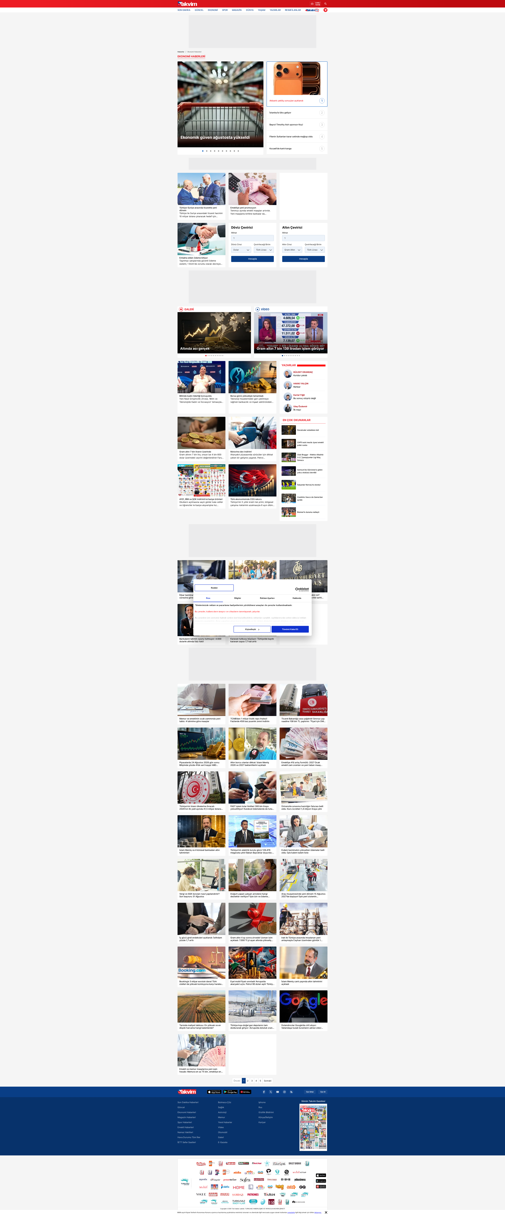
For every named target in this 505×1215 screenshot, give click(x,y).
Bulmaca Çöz (224, 1102)
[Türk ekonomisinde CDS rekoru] (252, 480)
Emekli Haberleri (186, 1127)
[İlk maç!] (288, 408)
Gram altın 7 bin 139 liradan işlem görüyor (290, 349)
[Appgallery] (245, 1092)
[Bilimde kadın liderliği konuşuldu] (201, 377)
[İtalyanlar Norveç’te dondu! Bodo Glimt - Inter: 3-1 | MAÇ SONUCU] (289, 485)
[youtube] (278, 1092)
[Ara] (325, 3)
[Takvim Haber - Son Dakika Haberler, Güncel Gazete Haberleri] (187, 3)
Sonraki (267, 1080)
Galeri (221, 1137)
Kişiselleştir (250, 629)
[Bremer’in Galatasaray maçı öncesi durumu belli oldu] (289, 512)
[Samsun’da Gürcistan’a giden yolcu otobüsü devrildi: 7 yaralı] (289, 471)
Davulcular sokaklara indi (308, 430)
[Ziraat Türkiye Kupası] (325, 10)
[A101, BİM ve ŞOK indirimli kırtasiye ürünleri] (201, 480)
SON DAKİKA (184, 10)
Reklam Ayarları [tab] (267, 598)
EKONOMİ (213, 10)
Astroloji (222, 1112)
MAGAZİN (237, 10)
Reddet (214, 588)
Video (221, 1127)
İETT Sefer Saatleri (187, 1142)
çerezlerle (291, 1212)
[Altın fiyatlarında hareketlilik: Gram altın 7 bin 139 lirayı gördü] (206, 151)
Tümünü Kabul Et (290, 629)
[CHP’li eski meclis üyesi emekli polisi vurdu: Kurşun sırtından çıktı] (289, 443)
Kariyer (262, 1122)
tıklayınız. (318, 1212)
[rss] (291, 1092)
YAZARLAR (275, 10)
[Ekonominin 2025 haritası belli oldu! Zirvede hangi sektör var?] (226, 151)
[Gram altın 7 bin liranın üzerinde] (201, 433)
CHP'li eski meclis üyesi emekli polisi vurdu (310, 443)
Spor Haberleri (185, 1122)
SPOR (225, 10)
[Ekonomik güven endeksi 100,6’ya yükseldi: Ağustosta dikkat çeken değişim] (220, 104)
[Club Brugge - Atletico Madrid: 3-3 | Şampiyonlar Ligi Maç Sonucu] (289, 457)
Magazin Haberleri (187, 1117)
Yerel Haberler (225, 1122)
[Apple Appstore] (214, 1092)
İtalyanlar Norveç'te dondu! (308, 485)
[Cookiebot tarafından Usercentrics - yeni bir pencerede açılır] (297, 589)
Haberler (181, 52)
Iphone (262, 1102)
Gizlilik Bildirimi (266, 1112)
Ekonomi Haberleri (187, 1112)
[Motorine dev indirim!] (252, 433)
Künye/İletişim (266, 1117)
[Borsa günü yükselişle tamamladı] (252, 377)
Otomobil (222, 1132)
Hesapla (252, 259)
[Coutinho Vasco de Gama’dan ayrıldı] (289, 498)
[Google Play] (230, 1092)
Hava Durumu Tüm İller (189, 1137)
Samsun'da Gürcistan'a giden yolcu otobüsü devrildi (309, 471)
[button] (180, 335)
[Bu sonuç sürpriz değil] (288, 396)
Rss (260, 1107)
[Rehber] (288, 385)
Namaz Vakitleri (185, 1132)
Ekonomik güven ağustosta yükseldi (215, 137)
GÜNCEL (199, 10)
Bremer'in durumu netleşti (308, 512)
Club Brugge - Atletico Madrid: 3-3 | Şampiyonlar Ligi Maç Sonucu (310, 457)
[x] (271, 1092)
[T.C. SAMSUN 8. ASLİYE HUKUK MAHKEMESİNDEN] (238, 151)
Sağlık (221, 1107)
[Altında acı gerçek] (214, 332)
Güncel (181, 1107)
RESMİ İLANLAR (293, 10)
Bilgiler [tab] (237, 598)
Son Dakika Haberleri (188, 1102)
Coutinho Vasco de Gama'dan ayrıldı (310, 498)
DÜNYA (250, 10)
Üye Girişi (310, 1092)
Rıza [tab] (208, 598)
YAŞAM (261, 10)
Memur (221, 1117)
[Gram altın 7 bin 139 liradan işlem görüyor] (290, 332)
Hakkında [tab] (297, 598)
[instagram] (284, 1092)
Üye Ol (322, 1092)
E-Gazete (222, 1142)
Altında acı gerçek (195, 349)
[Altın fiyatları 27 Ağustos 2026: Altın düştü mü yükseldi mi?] (234, 151)
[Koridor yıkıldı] (288, 373)
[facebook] (264, 1092)
